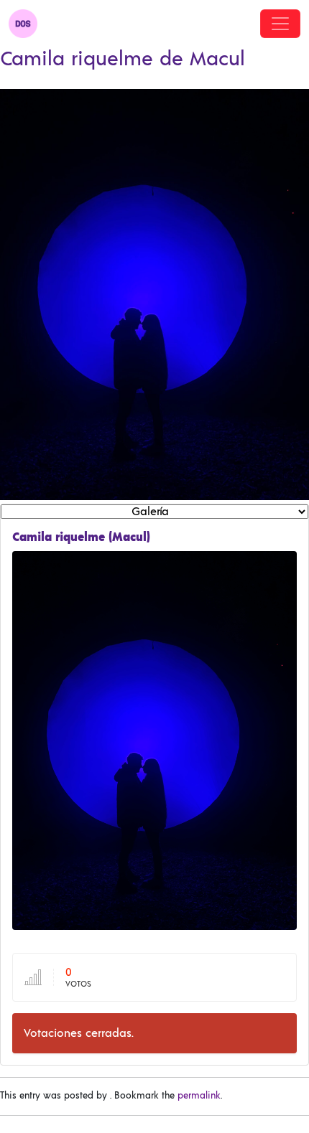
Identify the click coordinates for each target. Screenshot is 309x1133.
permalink (199, 1096)
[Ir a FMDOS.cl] (23, 24)
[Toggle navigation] (280, 23)
